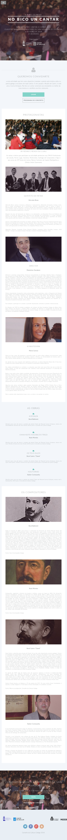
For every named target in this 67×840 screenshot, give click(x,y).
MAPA (33, 797)
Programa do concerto (33, 100)
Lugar (33, 94)
